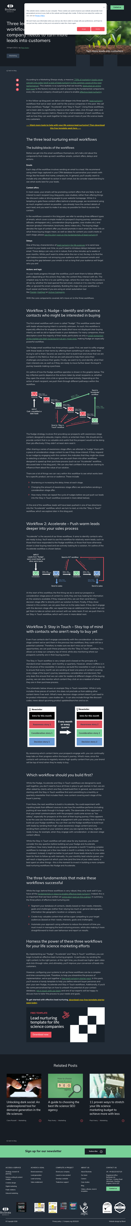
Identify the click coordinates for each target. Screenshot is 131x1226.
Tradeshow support (62, 1182)
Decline (98, 29)
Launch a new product (63, 1175)
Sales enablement (37, 1182)
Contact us (117, 7)
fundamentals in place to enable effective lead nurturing (64, 894)
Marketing (13, 56)
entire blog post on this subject (76, 897)
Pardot (33, 292)
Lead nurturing (36, 1179)
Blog (82, 1186)
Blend (123, 1221)
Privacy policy (57, 1221)
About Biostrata (86, 1172)
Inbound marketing (12, 1193)
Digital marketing (11, 1186)
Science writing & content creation (14, 1178)
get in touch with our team (48, 991)
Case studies (85, 1182)
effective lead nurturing (91, 92)
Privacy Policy (40, 15)
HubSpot (41, 292)
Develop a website (62, 1179)
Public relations (11, 1190)
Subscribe (93, 1151)
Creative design (11, 1183)
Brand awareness (36, 1172)
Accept (84, 29)
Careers (83, 1179)
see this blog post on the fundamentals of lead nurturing (70, 235)
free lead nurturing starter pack (76, 979)
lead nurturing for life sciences (71, 245)
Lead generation (36, 1175)
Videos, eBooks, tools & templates (88, 1190)
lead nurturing (96, 101)
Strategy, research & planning (12, 1173)
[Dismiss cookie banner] (104, 7)
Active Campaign (56, 292)
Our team (84, 1175)
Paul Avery (25, 48)
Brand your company (62, 1172)
